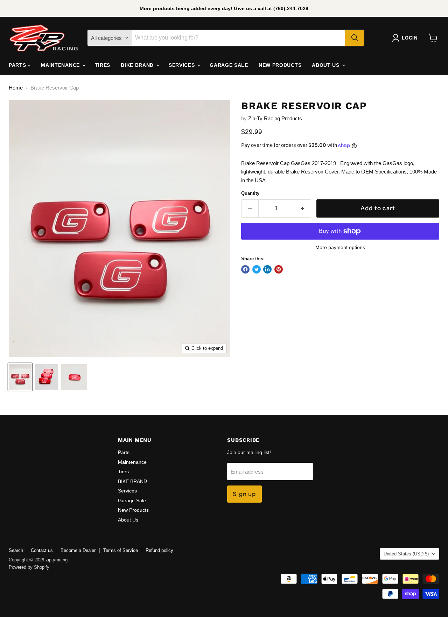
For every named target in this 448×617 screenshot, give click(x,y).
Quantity (250, 193)
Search (16, 550)
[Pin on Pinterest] (278, 269)
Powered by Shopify (29, 567)
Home (16, 88)
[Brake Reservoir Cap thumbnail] (20, 377)
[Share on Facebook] (245, 269)
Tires (103, 65)
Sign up (244, 493)
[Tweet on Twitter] (256, 269)
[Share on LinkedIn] (267, 269)
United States (406, 553)
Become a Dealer (78, 550)
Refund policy (159, 550)
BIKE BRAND (138, 65)
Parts (18, 65)
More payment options (340, 247)
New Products (280, 65)
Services (182, 65)
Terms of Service (120, 550)
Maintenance (61, 65)
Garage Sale (229, 65)
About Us (326, 65)
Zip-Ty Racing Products (275, 118)
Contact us (42, 550)
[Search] (354, 38)
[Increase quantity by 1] (303, 208)
